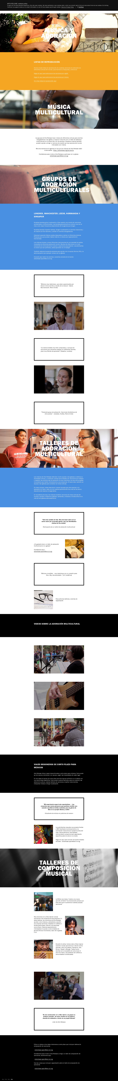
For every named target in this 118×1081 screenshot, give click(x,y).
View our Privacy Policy (67, 7)
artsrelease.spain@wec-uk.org (59, 156)
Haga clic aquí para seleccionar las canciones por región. (51, 73)
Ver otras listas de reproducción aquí (45, 81)
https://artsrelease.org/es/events (63, 150)
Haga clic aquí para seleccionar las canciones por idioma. (51, 77)
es (12, 1079)
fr (6, 1079)
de (9, 1079)
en (3, 1079)
